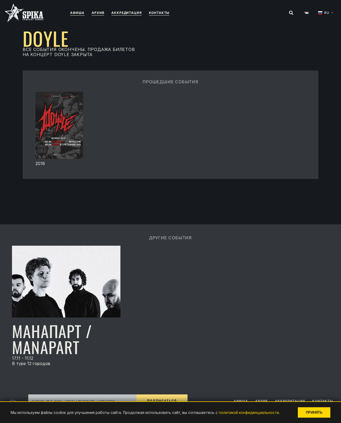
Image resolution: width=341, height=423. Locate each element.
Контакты (159, 13)
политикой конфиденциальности (249, 412)
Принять (314, 412)
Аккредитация (126, 13)
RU (326, 12)
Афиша (77, 13)
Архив (98, 13)
